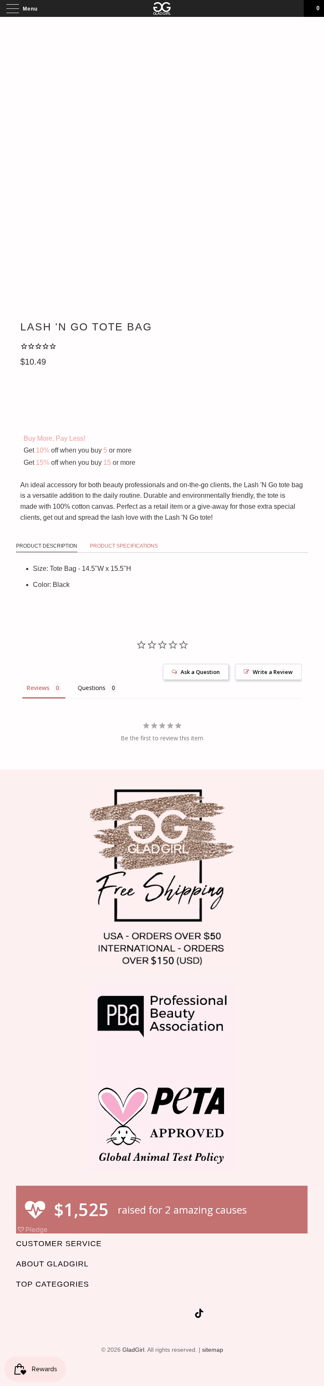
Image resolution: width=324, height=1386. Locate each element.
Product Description (46, 546)
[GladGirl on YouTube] (156, 1315)
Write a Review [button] (273, 672)
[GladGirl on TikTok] (199, 1315)
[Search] (294, 8)
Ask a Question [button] (200, 672)
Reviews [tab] (38, 688)
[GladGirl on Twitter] (126, 1315)
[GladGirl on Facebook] (141, 1315)
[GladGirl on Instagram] (186, 1315)
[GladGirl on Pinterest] (171, 1315)
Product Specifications (124, 546)
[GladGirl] (162, 8)
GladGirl (133, 1349)
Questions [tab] (91, 688)
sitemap (212, 1349)
